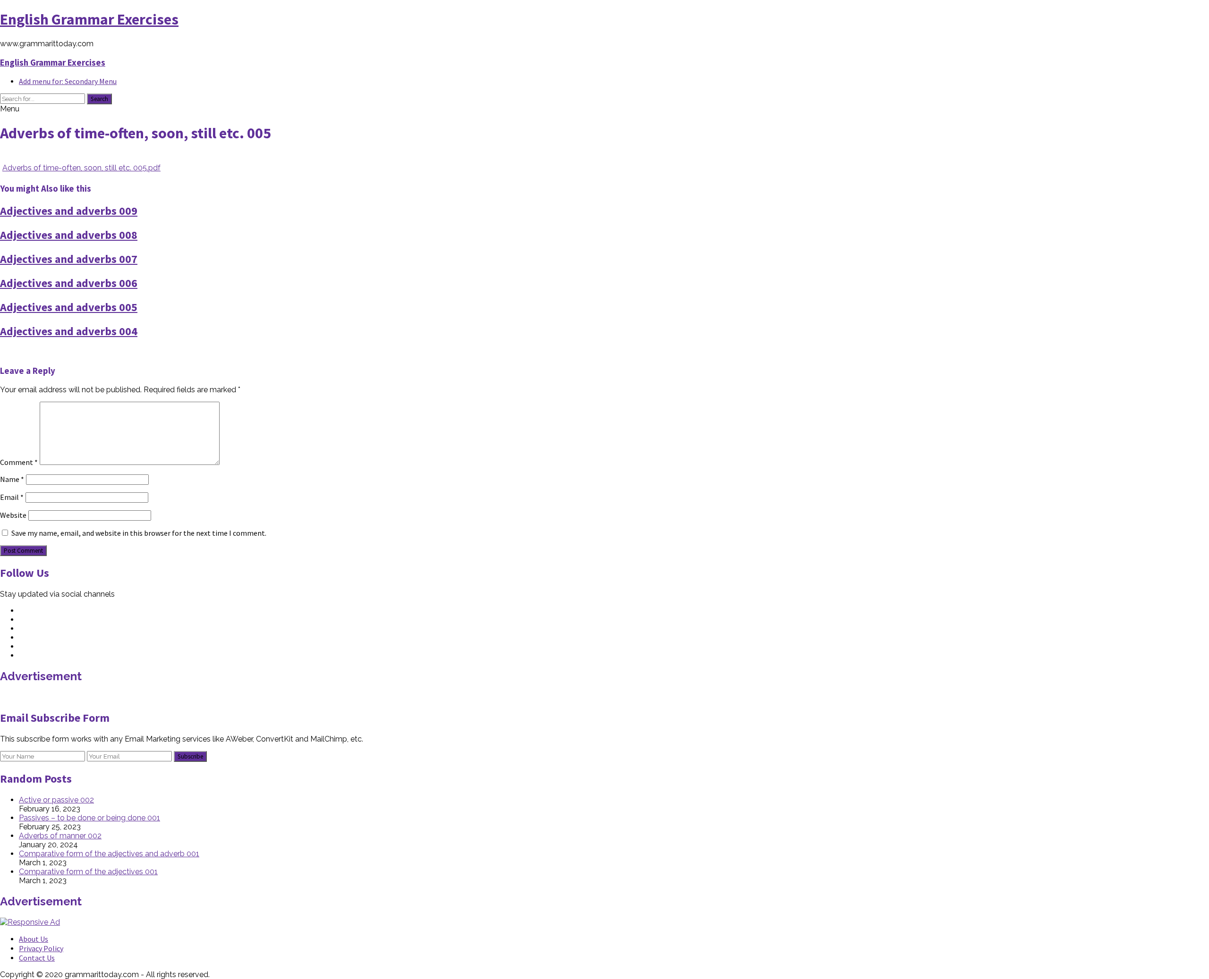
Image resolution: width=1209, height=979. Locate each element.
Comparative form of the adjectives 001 (88, 871)
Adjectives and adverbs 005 (68, 307)
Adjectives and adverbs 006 (68, 283)
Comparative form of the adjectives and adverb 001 (109, 853)
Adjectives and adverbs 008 (68, 235)
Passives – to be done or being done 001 (89, 817)
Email (12, 497)
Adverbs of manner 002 (60, 835)
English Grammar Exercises (89, 19)
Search (99, 99)
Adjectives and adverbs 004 (68, 331)
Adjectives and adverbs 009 (68, 210)
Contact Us (37, 957)
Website (13, 515)
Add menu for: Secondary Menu (68, 81)
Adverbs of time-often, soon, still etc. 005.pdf (81, 167)
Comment (19, 462)
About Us (33, 939)
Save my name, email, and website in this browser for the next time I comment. (138, 533)
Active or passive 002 (56, 799)
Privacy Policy (41, 948)
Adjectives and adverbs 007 (68, 259)
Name (12, 479)
